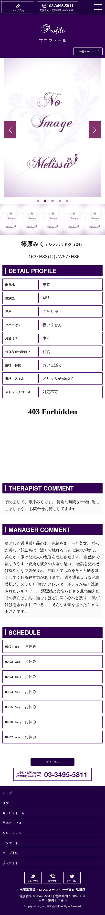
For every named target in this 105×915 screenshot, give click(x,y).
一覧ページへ (86, 51)
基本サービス (11, 822)
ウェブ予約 (10, 852)
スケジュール (11, 802)
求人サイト (10, 862)
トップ (7, 792)
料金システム (11, 832)
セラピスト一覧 (13, 812)
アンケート (10, 842)
